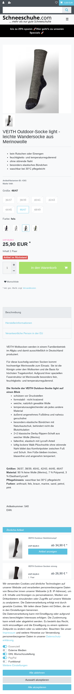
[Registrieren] (10, 3)
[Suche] (66, 10)
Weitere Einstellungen (15, 665)
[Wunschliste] (56, 3)
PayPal (12, 657)
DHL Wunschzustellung (21, 654)
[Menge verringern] (13, 271)
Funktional (14, 661)
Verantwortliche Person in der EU (24, 333)
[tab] (37, 312)
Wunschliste (12, 282)
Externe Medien (17, 650)
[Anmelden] (3, 3)
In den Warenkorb (44, 268)
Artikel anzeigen (48, 551)
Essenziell (14, 646)
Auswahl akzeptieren (37, 679)
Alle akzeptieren (37, 687)
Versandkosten (29, 288)
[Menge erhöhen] (13, 265)
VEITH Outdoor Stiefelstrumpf (42, 538)
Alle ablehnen (37, 672)
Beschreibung (13, 312)
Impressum (9, 632)
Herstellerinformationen (18, 322)
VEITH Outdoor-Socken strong (42, 566)
